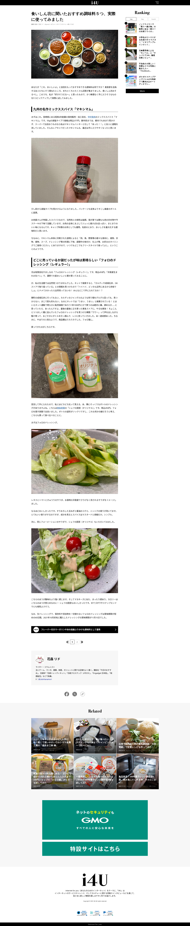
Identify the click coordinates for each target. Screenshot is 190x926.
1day (131, 19)
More (142, 91)
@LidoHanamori (45, 679)
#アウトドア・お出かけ (95, 749)
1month (153, 19)
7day (142, 19)
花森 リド (41, 24)
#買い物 (51, 750)
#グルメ (53, 24)
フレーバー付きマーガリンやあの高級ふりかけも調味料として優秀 (70, 629)
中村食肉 (92, 117)
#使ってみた (70, 24)
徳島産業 (61, 408)
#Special (47, 24)
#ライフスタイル (61, 24)
